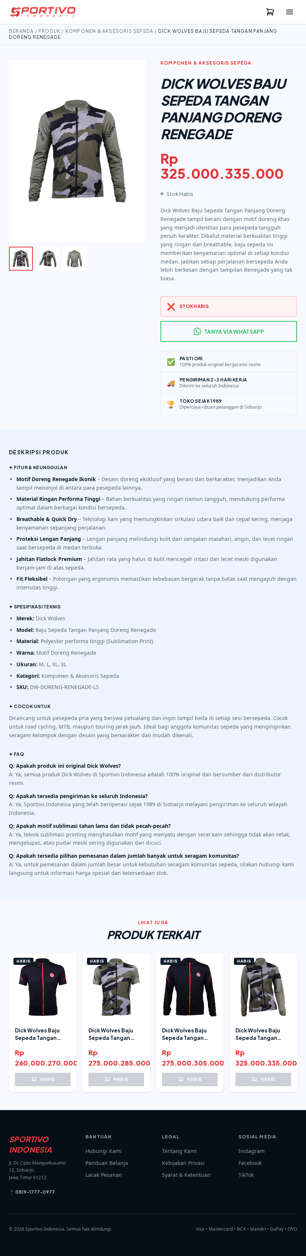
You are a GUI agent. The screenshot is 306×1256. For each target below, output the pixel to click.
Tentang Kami (179, 1150)
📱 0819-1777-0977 (32, 1192)
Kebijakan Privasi (183, 1162)
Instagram (251, 1150)
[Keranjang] (270, 11)
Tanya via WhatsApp (234, 331)
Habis (47, 1079)
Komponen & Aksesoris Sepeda (109, 31)
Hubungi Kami (103, 1150)
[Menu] (289, 11)
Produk (49, 31)
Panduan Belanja (106, 1162)
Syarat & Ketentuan (186, 1174)
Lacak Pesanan (103, 1174)
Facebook (250, 1162)
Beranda (21, 31)
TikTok (246, 1174)
